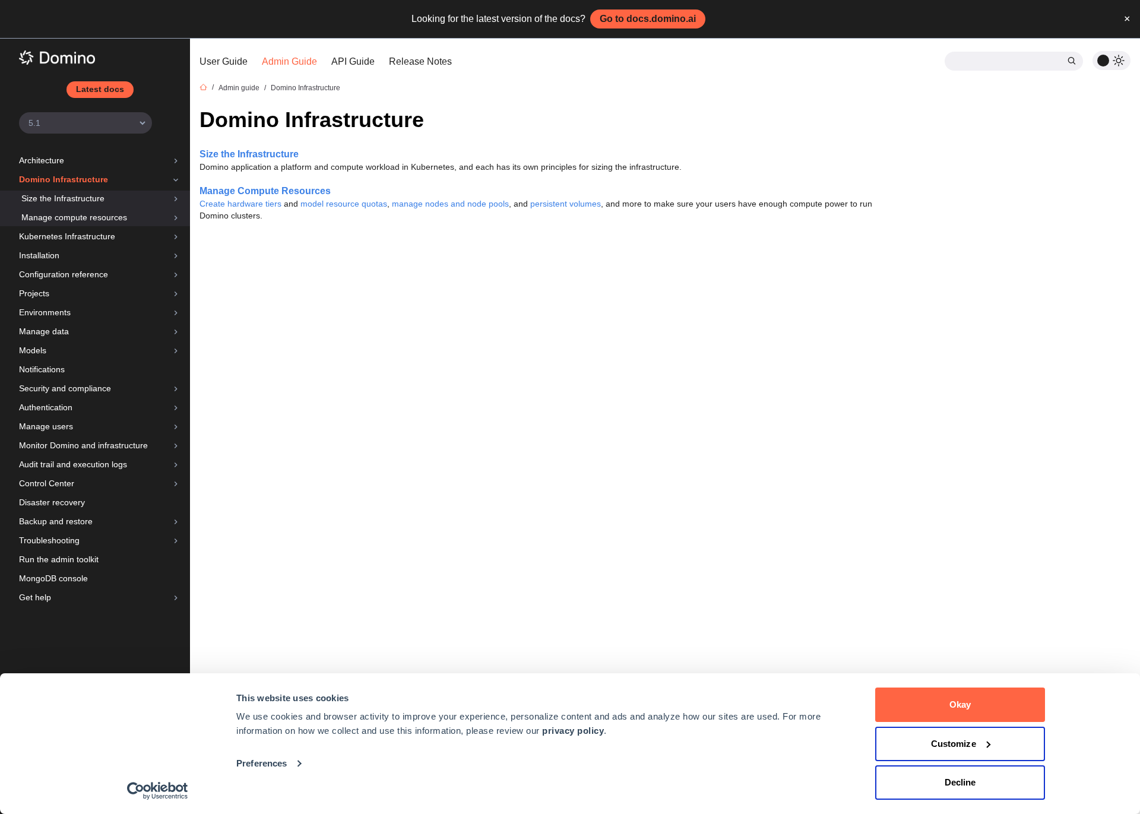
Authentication (45, 407)
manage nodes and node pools (450, 203)
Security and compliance (65, 388)
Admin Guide (289, 61)
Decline (960, 782)
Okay (960, 704)
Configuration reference (63, 274)
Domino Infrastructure (63, 179)
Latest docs (100, 89)
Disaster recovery (52, 502)
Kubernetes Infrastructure (67, 236)
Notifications (42, 369)
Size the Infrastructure (62, 198)
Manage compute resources (74, 217)
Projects (34, 293)
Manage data (44, 331)
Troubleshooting (49, 540)
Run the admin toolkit (59, 559)
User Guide (224, 61)
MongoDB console (53, 578)
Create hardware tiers (240, 203)
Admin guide (238, 88)
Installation (39, 255)
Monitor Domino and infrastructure (83, 445)
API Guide (353, 61)
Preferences (261, 763)
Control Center (46, 483)
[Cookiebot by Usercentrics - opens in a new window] (158, 791)
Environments (45, 312)
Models (32, 350)
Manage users (46, 426)
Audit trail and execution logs (73, 464)
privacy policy (573, 731)
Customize (953, 744)
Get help (35, 597)
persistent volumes (565, 203)
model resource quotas (343, 203)
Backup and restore (56, 521)
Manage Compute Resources (265, 191)
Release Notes (420, 61)
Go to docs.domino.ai (648, 19)
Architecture (41, 160)
